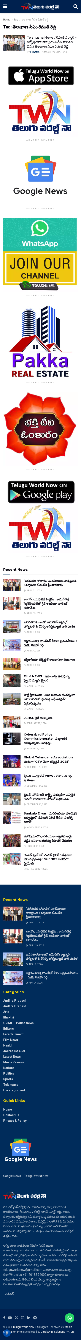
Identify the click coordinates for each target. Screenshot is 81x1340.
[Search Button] (75, 6)
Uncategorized (14, 1090)
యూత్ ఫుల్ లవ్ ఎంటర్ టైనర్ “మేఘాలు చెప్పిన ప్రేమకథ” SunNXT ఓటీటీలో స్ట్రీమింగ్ (48, 859)
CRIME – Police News (18, 1023)
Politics (8, 1073)
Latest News (12, 1056)
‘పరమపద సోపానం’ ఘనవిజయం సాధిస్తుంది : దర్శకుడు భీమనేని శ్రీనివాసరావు (50, 583)
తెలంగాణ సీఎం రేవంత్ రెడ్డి (35, 19)
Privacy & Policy (15, 1120)
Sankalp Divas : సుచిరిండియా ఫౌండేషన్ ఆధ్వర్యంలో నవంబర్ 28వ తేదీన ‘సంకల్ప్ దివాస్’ (50, 817)
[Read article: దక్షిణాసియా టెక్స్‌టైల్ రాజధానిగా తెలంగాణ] (12, 664)
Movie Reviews (13, 1062)
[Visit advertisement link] (40, 99)
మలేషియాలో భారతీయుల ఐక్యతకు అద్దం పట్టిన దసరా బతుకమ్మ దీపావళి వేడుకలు (48, 838)
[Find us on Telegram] (35, 1317)
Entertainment (13, 1034)
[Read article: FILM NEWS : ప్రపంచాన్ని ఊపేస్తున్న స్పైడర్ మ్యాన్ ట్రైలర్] (12, 680)
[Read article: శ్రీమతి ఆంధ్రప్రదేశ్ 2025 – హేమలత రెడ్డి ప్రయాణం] (12, 780)
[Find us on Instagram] (22, 1317)
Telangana (10, 1084)
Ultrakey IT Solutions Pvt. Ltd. (58, 1331)
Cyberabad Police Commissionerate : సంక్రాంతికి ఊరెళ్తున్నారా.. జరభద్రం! (45, 739)
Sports (8, 1079)
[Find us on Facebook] (4, 1317)
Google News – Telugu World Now (26, 1176)
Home (6, 19)
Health (8, 1045)
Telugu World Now (23, 1327)
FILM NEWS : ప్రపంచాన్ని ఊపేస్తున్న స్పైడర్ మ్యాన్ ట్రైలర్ (47, 678)
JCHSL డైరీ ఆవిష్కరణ (38, 718)
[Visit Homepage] (40, 6)
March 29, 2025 (52, 52)
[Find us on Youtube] (10, 1317)
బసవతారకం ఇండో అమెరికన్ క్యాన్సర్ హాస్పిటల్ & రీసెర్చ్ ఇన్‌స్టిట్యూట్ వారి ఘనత (49, 624)
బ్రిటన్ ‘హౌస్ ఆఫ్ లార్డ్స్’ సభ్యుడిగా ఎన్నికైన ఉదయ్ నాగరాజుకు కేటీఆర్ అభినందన (49, 797)
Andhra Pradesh (15, 1000)
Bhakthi (8, 1017)
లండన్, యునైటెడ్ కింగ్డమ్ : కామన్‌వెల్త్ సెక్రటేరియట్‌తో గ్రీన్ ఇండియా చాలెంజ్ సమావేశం (46, 603)
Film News (10, 1040)
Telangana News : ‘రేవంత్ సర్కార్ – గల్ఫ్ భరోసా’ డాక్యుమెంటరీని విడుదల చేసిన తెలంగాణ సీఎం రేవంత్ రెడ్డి (51, 42)
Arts (6, 1012)
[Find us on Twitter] (16, 1317)
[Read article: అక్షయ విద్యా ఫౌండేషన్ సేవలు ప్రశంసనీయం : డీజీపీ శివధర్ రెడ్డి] (12, 645)
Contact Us (11, 1115)
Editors (8, 1028)
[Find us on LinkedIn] (28, 1317)
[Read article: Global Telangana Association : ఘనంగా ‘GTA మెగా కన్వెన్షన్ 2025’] (12, 761)
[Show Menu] (5, 6)
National (9, 1068)
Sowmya (35, 52)
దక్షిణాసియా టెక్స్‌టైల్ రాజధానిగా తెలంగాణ (49, 660)
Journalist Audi (14, 1051)
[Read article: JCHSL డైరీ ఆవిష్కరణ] (12, 722)
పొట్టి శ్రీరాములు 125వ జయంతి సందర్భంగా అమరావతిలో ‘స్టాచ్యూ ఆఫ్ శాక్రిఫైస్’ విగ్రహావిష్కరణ (49, 699)
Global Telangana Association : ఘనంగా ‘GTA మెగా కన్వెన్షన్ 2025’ (49, 759)
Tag (16, 19)
